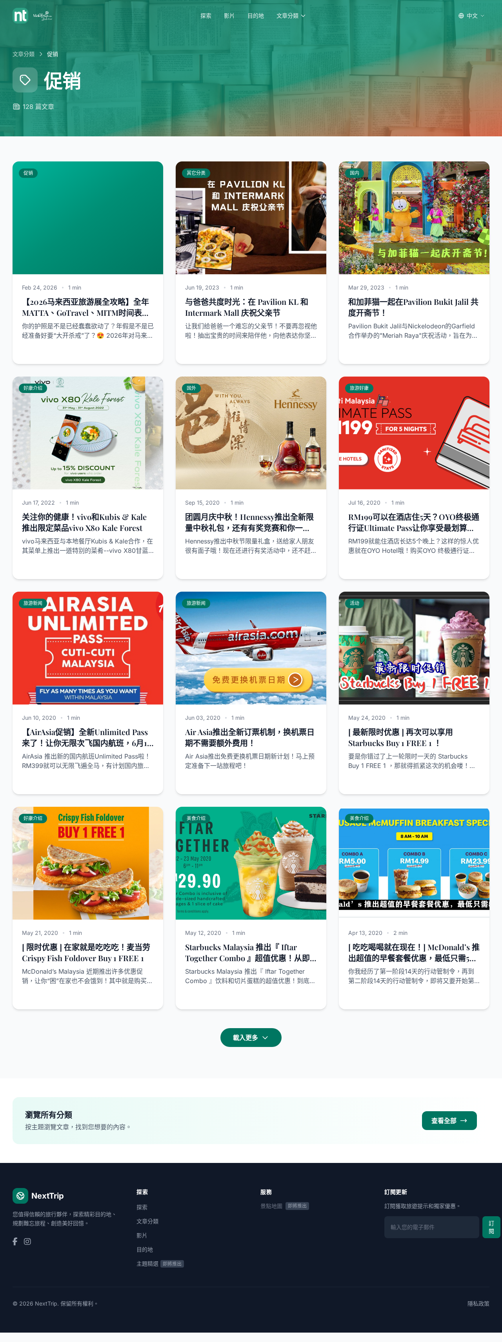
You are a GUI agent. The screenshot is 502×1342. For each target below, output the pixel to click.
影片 (229, 15)
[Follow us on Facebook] (15, 1242)
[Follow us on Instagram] (27, 1242)
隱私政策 (478, 1303)
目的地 (255, 15)
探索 (205, 15)
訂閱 (491, 1227)
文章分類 (287, 15)
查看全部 (444, 1121)
